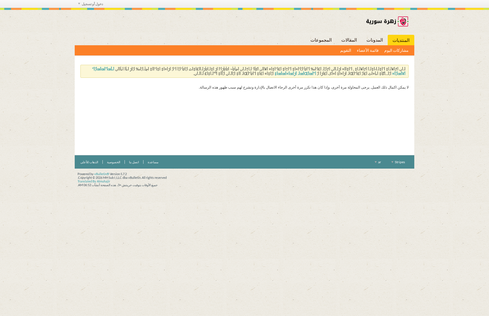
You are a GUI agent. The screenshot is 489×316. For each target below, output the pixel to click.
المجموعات (321, 39)
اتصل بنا (134, 162)
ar (379, 162)
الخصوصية (113, 162)
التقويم (345, 50)
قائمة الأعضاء (368, 50)
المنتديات (401, 40)
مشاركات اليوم (396, 50)
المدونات (374, 39)
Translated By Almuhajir (94, 181)
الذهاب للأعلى (89, 162)
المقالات (349, 39)
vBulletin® (101, 174)
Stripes (399, 162)
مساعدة (153, 162)
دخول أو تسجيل (92, 4)
